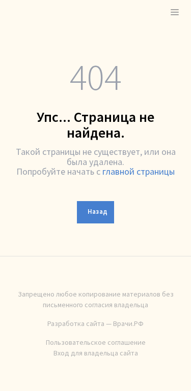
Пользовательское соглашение (96, 342)
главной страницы (138, 171)
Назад (98, 211)
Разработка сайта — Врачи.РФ (95, 323)
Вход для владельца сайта (95, 352)
